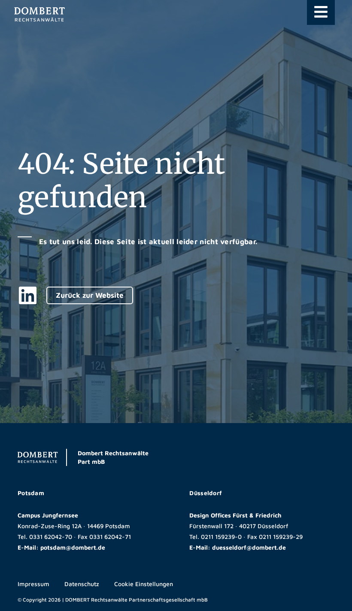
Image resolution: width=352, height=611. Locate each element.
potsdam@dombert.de (72, 547)
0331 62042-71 (110, 536)
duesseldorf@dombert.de (249, 547)
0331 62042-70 (50, 536)
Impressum (33, 583)
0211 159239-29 (281, 536)
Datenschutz (81, 583)
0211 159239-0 (221, 536)
